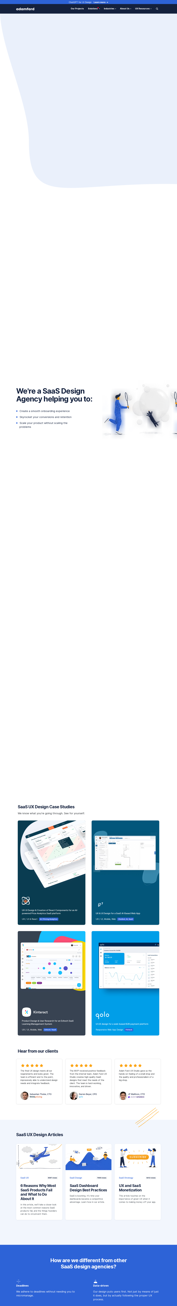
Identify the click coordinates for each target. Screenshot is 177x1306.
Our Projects (77, 8)
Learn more (99, 2)
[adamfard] (25, 8)
